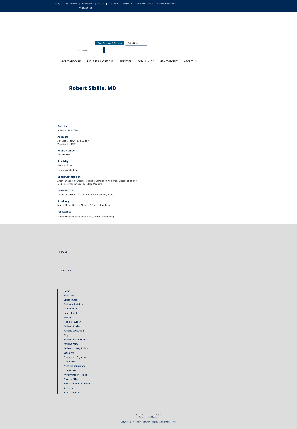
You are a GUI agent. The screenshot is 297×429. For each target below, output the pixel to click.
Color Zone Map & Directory (110, 43)
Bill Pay (57, 4)
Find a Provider (71, 4)
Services (125, 61)
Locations (68, 352)
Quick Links (133, 43)
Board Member (71, 392)
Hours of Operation (145, 4)
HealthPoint (70, 313)
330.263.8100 (85, 8)
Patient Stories (71, 326)
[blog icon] (65, 258)
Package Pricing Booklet (167, 4)
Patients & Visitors (100, 61)
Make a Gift (113, 4)
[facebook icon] (58, 258)
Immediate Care (70, 61)
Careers (101, 4)
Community (145, 61)
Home (66, 290)
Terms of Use (70, 379)
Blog (66, 335)
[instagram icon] (68, 258)
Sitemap (68, 388)
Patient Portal (87, 4)
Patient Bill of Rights (75, 339)
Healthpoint (169, 61)
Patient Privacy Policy (75, 348)
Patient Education (73, 330)
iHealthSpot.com (153, 417)
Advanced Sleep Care (67, 130)
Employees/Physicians (75, 357)
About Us (190, 61)
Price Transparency (74, 365)
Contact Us (127, 4)
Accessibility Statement (76, 383)
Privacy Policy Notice (75, 374)
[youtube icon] (66, 258)
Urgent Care (70, 299)
